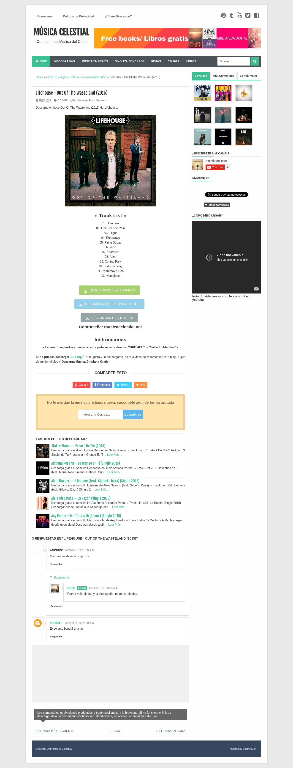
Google (83, 385)
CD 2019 (173, 61)
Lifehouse (82, 100)
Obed (71, 588)
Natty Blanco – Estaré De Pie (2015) (78, 446)
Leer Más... (114, 454)
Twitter (124, 385)
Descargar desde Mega (112, 318)
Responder (56, 564)
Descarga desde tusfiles (112, 290)
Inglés (72, 100)
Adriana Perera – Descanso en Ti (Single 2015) (85, 463)
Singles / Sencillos (129, 61)
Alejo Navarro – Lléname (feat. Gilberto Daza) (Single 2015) (95, 481)
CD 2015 (63, 100)
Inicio (115, 730)
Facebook (103, 385)
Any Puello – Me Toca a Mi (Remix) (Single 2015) (86, 515)
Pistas (156, 61)
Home (42, 61)
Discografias (64, 61)
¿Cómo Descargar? (118, 16)
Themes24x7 (250, 748)
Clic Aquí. (77, 357)
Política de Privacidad (78, 16)
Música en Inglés (95, 61)
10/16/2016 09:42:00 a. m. (79, 623)
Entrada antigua (170, 730)
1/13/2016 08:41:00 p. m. (80, 550)
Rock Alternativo (98, 100)
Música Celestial (61, 32)
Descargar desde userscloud (112, 304)
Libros (191, 61)
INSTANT (56, 623)
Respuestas (62, 577)
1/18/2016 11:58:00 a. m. (104, 588)
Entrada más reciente (54, 730)
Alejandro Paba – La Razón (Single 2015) (81, 498)
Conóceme (44, 16)
